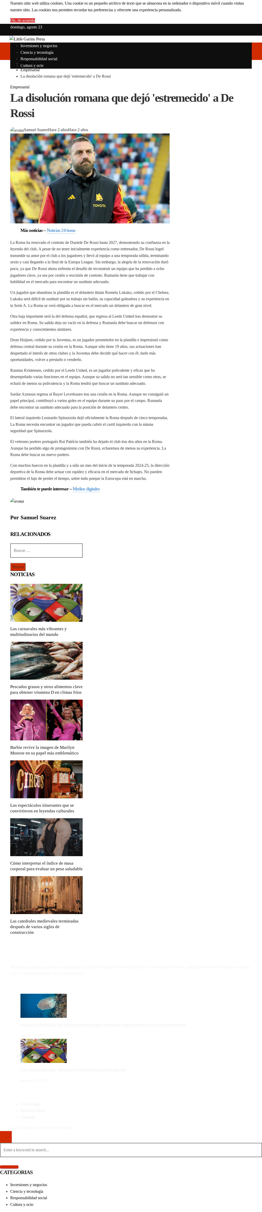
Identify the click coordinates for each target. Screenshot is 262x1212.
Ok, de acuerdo (22, 20)
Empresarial (19, 87)
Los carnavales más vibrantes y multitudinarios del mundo (73, 1070)
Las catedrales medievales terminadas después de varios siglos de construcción (44, 927)
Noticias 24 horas (61, 230)
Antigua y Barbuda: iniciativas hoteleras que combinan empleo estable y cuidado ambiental (103, 1024)
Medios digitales (86, 488)
